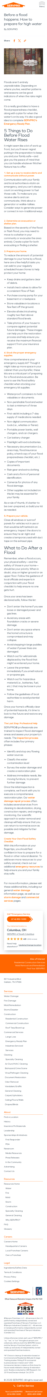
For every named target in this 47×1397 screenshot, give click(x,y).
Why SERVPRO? (13, 1220)
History (7, 1121)
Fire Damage (10, 1000)
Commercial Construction (17, 1023)
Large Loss (11, 1037)
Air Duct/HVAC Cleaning (16, 1064)
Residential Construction (17, 1019)
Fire (7, 1193)
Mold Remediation (12, 1005)
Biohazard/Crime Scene (16, 1068)
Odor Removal (11, 1082)
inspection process (27, 737)
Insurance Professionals (15, 1126)
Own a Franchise (13, 1255)
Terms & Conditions (13, 1272)
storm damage (12, 897)
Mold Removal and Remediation (30, 965)
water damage (21, 890)
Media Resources (14, 1153)
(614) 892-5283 (18, 919)
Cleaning (8, 1055)
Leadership (9, 1130)
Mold (8, 1197)
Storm (8, 1202)
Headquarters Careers (16, 1246)
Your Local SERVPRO (14, 1393)
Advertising (9, 1166)
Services (9, 1050)
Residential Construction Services (29, 962)
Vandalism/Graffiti (13, 1086)
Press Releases (12, 1157)
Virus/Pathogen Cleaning (16, 1073)
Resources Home (12, 1184)
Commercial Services (13, 1032)
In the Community (13, 1162)
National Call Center (34, 1393)
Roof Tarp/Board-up (15, 1028)
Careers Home (11, 1241)
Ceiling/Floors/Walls (14, 1100)
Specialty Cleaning (14, 1059)
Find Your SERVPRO (36, 968)
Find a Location (11, 1117)
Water (8, 1188)
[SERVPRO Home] (13, 4)
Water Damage (11, 996)
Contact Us (9, 1171)
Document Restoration (15, 1077)
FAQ (6, 1224)
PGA (8, 1144)
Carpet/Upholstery (14, 1095)
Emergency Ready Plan (16, 1041)
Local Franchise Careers (17, 1250)
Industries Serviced (14, 1046)
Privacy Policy (10, 1277)
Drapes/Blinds (11, 1104)
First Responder (13, 1139)
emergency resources (28, 866)
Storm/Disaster (11, 1010)
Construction (10, 1014)
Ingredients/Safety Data (15, 1268)
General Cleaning (13, 1091)
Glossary (8, 1229)
